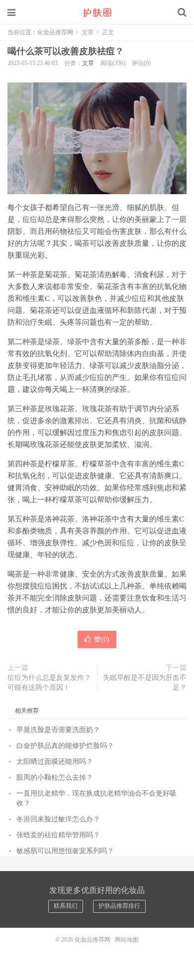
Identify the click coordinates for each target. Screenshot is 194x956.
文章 (88, 32)
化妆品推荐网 (97, 12)
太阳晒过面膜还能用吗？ (54, 761)
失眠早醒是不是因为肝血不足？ (145, 682)
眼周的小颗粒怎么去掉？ (54, 777)
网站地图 (127, 939)
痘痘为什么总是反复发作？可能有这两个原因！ (49, 682)
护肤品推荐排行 (119, 905)
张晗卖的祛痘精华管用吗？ (58, 835)
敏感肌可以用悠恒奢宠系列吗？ (65, 851)
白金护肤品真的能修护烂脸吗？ (65, 745)
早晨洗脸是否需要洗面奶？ (58, 730)
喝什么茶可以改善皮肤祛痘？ (65, 51)
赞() (101, 639)
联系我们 (66, 905)
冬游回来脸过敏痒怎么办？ (58, 819)
